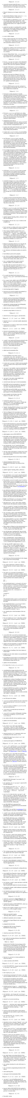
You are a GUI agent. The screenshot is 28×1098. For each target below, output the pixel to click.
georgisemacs (20, 809)
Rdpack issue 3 (13, 751)
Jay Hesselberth (21, 486)
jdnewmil (24, 751)
